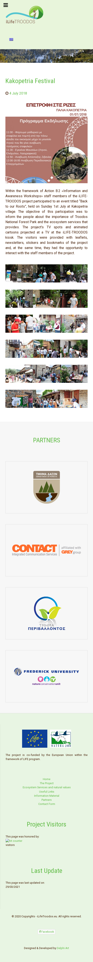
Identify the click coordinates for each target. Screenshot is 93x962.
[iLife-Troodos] (24, 14)
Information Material (46, 795)
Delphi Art (63, 948)
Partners (47, 799)
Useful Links (46, 791)
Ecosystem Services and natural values (47, 787)
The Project (47, 783)
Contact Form (46, 804)
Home (46, 779)
